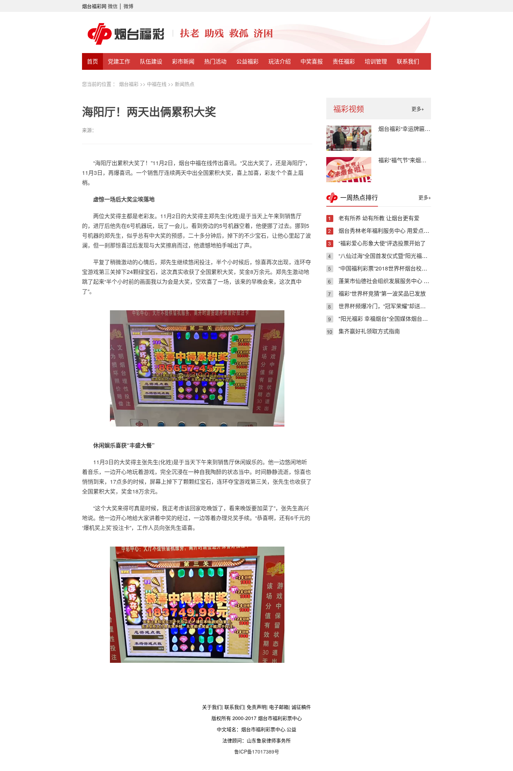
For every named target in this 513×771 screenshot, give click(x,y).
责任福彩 (344, 61)
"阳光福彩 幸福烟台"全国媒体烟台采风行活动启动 (400, 318)
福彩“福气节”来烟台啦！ (408, 160)
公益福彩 (247, 61)
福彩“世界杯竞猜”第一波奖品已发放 (382, 293)
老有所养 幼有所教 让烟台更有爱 (379, 218)
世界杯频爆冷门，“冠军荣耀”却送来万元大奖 (393, 306)
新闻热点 (184, 83)
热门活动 (215, 61)
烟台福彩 (129, 83)
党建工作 (119, 61)
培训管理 (376, 61)
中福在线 (156, 83)
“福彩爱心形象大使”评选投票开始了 (382, 243)
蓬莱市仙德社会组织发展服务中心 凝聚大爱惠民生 (401, 281)
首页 (92, 61)
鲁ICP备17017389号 (256, 751)
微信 (113, 5)
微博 (128, 5)
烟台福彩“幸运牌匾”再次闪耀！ (416, 129)
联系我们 (408, 61)
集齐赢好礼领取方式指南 (369, 331)
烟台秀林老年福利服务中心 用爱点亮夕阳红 (392, 231)
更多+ (417, 108)
